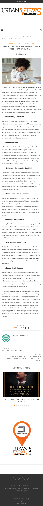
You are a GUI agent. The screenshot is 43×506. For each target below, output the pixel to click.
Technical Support (21, 491)
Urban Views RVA (20, 335)
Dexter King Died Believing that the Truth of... (21, 400)
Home (4, 37)
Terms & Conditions (10, 488)
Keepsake (35, 488)
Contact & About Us (24, 488)
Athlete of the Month (11, 486)
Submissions (34, 486)
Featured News (30, 43)
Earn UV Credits (24, 486)
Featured (21, 43)
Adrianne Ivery (14, 37)
